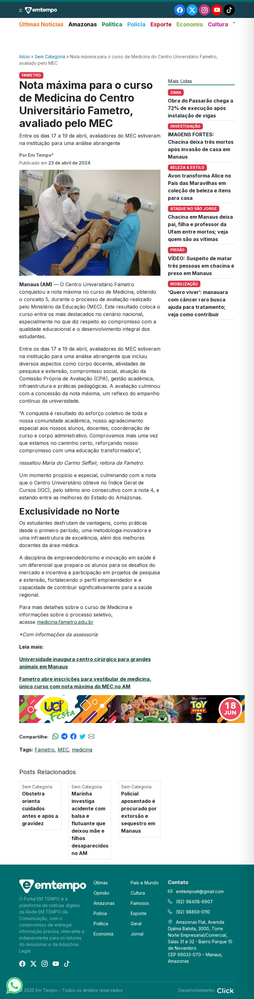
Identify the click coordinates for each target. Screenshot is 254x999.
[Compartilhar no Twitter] (82, 737)
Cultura (218, 24)
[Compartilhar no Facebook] (73, 737)
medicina (82, 750)
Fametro (45, 750)
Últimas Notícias (41, 24)
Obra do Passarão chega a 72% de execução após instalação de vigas (200, 108)
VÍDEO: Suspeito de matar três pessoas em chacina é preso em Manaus (201, 265)
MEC (63, 750)
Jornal (137, 933)
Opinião (101, 893)
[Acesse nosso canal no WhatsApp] (14, 985)
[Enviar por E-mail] (91, 737)
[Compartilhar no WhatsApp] (55, 737)
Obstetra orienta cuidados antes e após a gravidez (40, 808)
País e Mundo (145, 882)
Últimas (101, 882)
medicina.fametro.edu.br (65, 622)
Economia (190, 24)
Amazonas (82, 24)
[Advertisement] (127, 41)
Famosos (140, 903)
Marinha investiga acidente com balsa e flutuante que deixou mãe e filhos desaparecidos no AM (90, 823)
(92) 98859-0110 (192, 911)
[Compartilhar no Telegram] (64, 737)
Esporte (161, 24)
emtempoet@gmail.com (200, 891)
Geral (136, 923)
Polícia (136, 24)
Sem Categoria (50, 56)
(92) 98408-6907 (194, 901)
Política (112, 24)
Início (24, 56)
